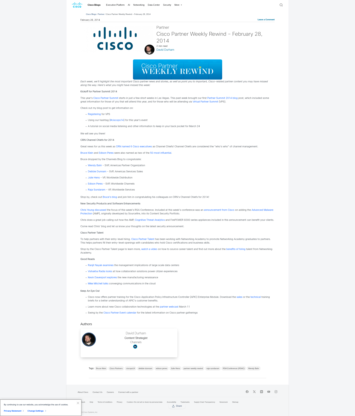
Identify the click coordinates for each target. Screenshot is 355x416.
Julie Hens (94, 178)
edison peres (161, 368)
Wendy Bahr (95, 165)
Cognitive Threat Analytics (150, 220)
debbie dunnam (145, 368)
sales (239, 297)
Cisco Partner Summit (105, 98)
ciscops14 (130, 368)
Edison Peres (106, 153)
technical (255, 297)
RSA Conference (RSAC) (234, 368)
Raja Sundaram (96, 190)
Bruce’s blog (110, 197)
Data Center (154, 5)
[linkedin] (261, 391)
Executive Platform (115, 5)
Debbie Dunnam (97, 172)
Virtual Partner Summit (205, 102)
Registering (94, 114)
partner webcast (169, 307)
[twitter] (254, 391)
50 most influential (160, 153)
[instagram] (276, 391)
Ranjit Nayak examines (101, 265)
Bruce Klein (86, 153)
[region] (41, 407)
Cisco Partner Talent (142, 239)
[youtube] (268, 391)
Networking (138, 5)
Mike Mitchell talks (98, 284)
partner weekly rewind (193, 368)
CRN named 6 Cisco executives (134, 147)
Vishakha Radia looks (100, 271)
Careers (110, 392)
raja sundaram (212, 368)
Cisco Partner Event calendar (119, 313)
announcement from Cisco (219, 210)
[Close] (78, 403)
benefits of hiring (235, 249)
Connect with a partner (128, 392)
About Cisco (83, 392)
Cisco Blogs (94, 5)
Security (167, 5)
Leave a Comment (266, 20)
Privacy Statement (12, 411)
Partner (101, 14)
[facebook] (247, 391)
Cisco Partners (116, 368)
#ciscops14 (117, 120)
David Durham (165, 50)
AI (129, 5)
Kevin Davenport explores (102, 277)
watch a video (149, 249)
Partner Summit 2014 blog (222, 98)
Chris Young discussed (93, 210)
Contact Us (97, 392)
